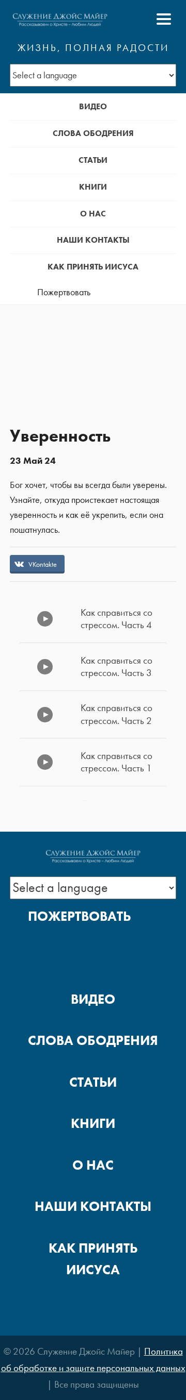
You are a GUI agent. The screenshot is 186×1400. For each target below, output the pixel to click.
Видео (93, 106)
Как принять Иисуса (93, 266)
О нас (93, 213)
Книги (93, 186)
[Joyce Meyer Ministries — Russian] (60, 19)
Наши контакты (93, 239)
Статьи (93, 160)
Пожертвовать (63, 292)
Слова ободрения (93, 133)
